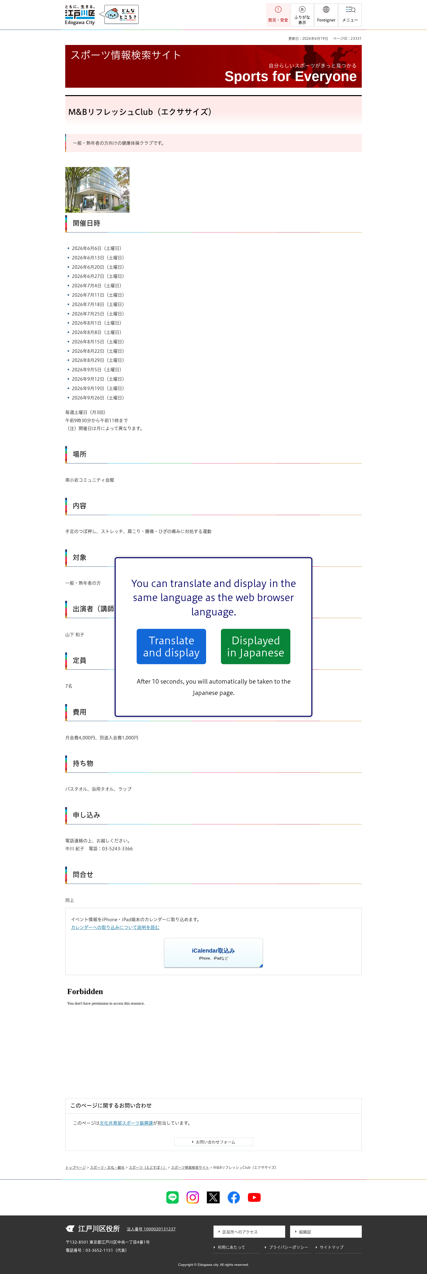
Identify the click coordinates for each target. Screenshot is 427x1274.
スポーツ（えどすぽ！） (148, 1167)
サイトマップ (331, 1247)
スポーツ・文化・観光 (107, 1167)
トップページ (75, 1167)
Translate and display (171, 646)
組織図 (305, 1232)
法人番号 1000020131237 (151, 1229)
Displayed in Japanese (255, 646)
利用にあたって (231, 1247)
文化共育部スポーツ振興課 (126, 1123)
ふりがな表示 (302, 19)
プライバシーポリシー (288, 1247)
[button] (326, 15)
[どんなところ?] (119, 15)
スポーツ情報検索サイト (190, 1167)
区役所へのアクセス (240, 1232)
